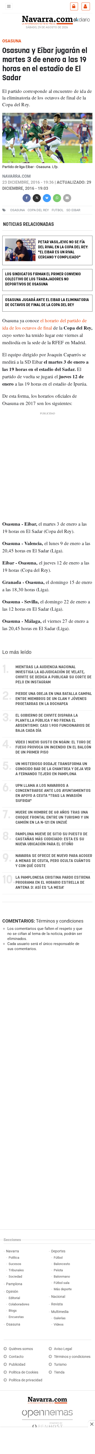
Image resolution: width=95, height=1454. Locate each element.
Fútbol (58, 1257)
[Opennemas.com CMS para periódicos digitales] (47, 1418)
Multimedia (60, 1312)
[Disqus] (46, 1024)
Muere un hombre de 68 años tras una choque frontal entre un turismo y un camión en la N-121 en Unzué (52, 817)
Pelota (58, 1270)
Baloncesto (62, 1264)
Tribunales (16, 1270)
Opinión (12, 1291)
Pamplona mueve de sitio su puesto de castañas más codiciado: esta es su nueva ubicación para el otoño (51, 839)
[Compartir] (27, 197)
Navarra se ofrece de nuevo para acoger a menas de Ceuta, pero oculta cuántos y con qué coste (53, 861)
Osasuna (13, 1324)
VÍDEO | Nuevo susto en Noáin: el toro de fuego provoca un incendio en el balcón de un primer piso (53, 747)
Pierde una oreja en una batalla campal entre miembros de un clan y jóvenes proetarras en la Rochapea (53, 699)
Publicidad (17, 1364)
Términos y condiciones (59, 921)
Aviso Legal (63, 1349)
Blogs (13, 1310)
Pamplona (14, 1284)
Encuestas (16, 1317)
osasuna (17, 210)
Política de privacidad (25, 1380)
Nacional (58, 1297)
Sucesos (15, 1264)
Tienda (59, 1372)
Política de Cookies (23, 1372)
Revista (57, 1304)
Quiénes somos (21, 1349)
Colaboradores (19, 1304)
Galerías (60, 1318)
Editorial (14, 1298)
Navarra (12, 1251)
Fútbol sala (61, 1283)
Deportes (58, 1251)
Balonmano (62, 1276)
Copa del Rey (38, 210)
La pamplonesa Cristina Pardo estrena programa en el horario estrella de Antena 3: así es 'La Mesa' (52, 883)
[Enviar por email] (67, 197)
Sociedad (15, 1276)
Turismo (60, 1364)
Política (14, 1257)
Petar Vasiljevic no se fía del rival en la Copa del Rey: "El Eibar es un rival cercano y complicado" (63, 249)
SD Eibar (73, 210)
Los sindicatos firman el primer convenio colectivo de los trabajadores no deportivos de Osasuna (43, 279)
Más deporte (63, 1289)
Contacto (16, 1357)
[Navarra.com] (47, 19)
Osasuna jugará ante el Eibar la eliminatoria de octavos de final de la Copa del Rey (47, 302)
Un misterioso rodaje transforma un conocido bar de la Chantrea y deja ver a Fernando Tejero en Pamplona (53, 769)
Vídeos (59, 1324)
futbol (58, 210)
